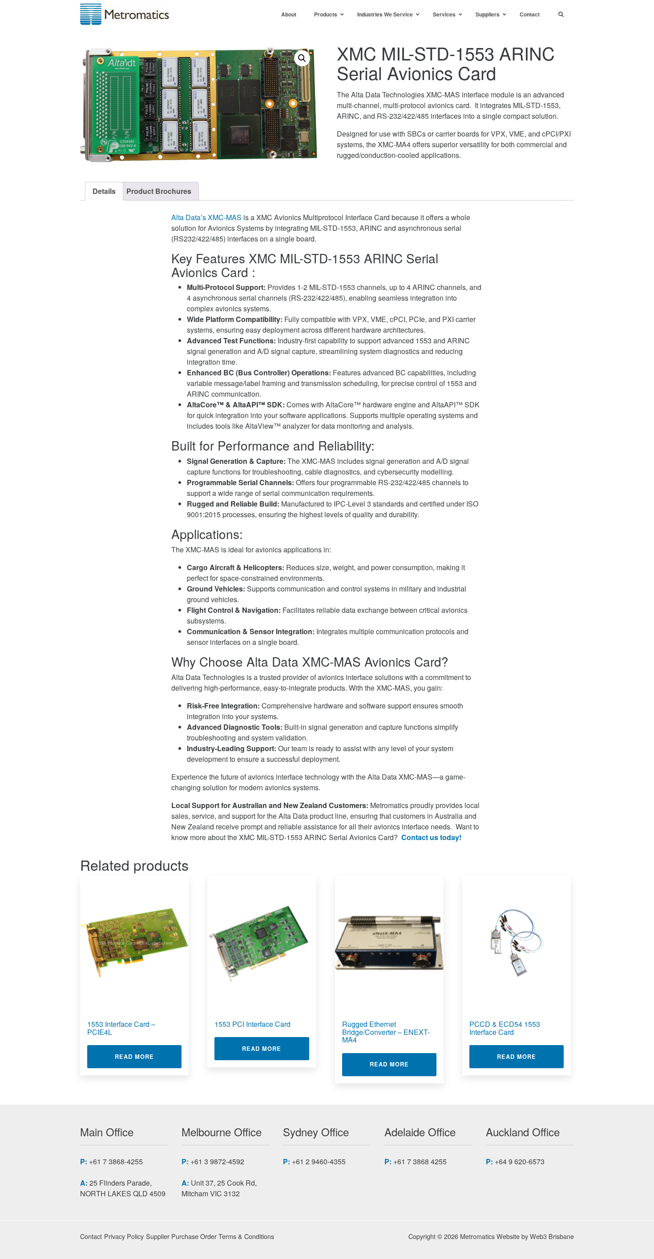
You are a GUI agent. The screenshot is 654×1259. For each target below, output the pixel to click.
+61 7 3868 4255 (420, 1161)
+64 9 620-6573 (520, 1161)
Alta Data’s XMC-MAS (206, 217)
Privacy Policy (124, 1236)
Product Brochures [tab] (158, 191)
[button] (302, 58)
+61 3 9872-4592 (217, 1161)
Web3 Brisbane (552, 1236)
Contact (91, 1236)
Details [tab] (104, 191)
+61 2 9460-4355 (319, 1161)
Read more (148, 1056)
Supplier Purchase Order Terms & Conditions (210, 1236)
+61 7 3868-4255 (116, 1161)
